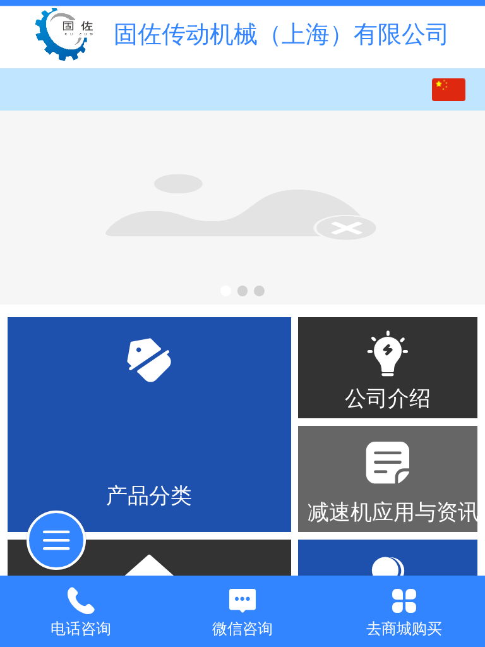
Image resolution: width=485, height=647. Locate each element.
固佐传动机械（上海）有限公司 (282, 33)
